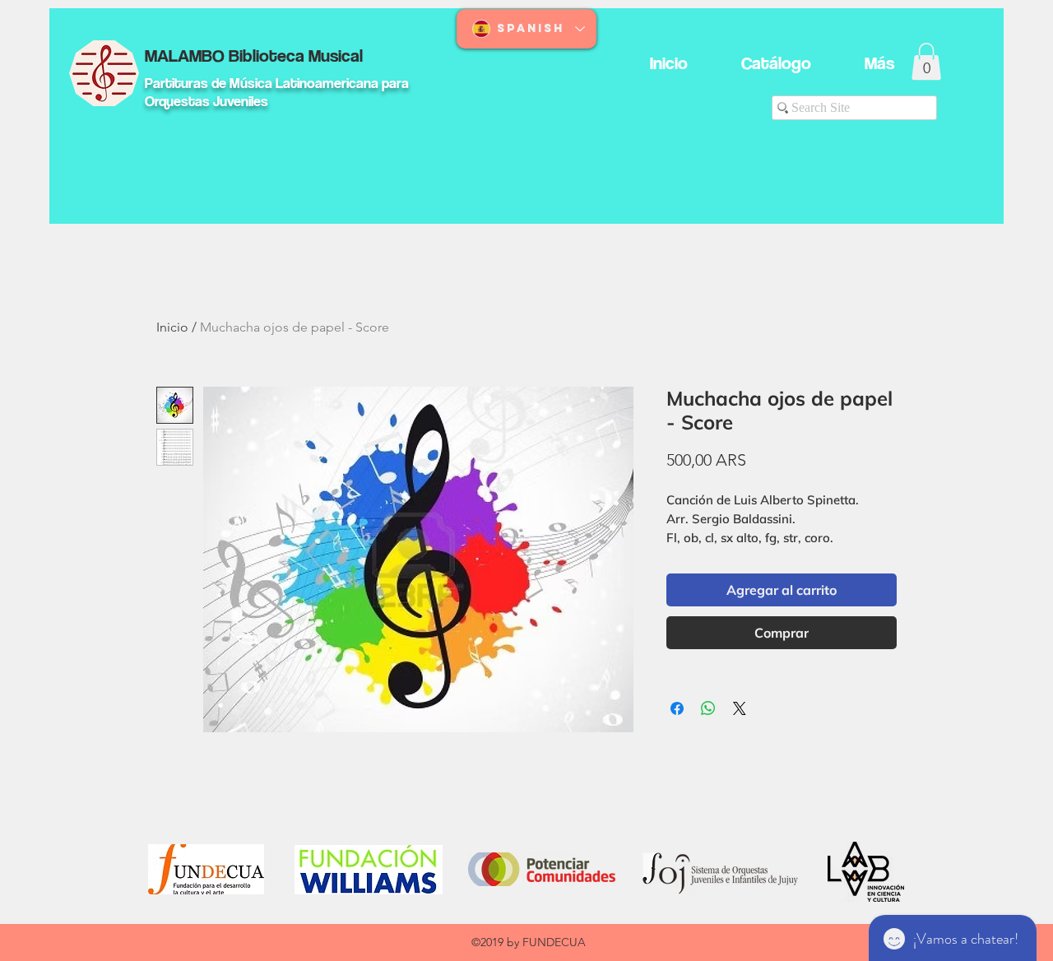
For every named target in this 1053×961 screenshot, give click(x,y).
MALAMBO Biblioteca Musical (254, 55)
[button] (926, 61)
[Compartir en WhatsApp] (708, 708)
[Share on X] (739, 708)
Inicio (172, 327)
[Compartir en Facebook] (677, 708)
